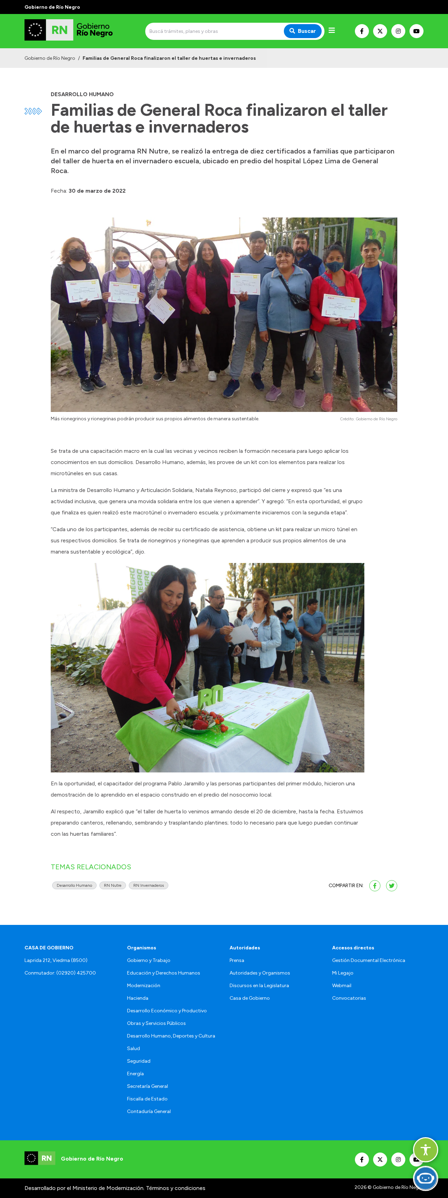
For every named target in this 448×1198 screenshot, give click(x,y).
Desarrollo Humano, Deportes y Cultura (171, 1036)
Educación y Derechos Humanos (163, 973)
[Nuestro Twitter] (380, 31)
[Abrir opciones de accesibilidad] (425, 1149)
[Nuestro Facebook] (362, 31)
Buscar (307, 31)
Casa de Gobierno (250, 998)
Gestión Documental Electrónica (368, 960)
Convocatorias (349, 998)
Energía (135, 1074)
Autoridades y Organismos (260, 973)
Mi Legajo (343, 973)
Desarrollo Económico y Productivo (167, 1011)
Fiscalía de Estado (147, 1099)
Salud (133, 1048)
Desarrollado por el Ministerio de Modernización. (84, 1188)
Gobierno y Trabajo (148, 960)
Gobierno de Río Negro (49, 58)
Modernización (143, 986)
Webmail (341, 986)
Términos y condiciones (175, 1188)
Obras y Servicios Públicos (156, 1023)
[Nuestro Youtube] (417, 31)
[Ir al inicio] (74, 31)
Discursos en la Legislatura (259, 986)
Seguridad (138, 1061)
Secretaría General (147, 1086)
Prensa (237, 960)
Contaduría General (149, 1111)
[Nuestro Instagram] (398, 31)
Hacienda (137, 998)
